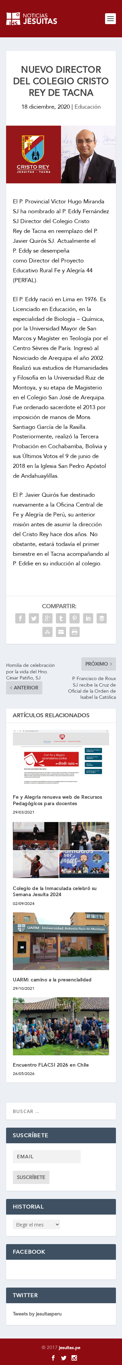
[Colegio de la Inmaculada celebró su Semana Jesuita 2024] (61, 850)
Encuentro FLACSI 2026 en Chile (52, 1065)
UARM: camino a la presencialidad (52, 980)
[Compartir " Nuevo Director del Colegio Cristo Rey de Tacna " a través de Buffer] (101, 618)
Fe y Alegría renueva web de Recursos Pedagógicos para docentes (57, 800)
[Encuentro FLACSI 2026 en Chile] (61, 1026)
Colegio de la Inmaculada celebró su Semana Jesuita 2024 (55, 891)
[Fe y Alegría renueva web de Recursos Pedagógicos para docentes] (61, 758)
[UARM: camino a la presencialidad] (61, 941)
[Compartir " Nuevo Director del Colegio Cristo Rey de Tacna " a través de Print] (74, 632)
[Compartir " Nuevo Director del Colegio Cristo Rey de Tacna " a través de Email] (61, 632)
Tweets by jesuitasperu (37, 1314)
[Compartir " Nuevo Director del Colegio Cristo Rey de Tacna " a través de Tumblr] (61, 618)
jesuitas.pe (69, 1348)
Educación (88, 107)
